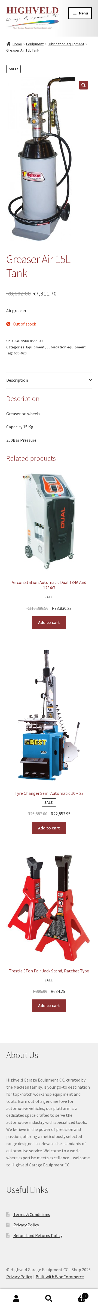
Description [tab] (17, 380)
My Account (16, 1298)
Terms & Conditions (31, 1214)
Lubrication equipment (66, 43)
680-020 (20, 353)
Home (17, 43)
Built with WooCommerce (60, 1276)
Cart (75, 1294)
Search (49, 1298)
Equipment (35, 43)
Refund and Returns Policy (37, 1235)
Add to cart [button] (49, 622)
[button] (83, 85)
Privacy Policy (26, 1225)
